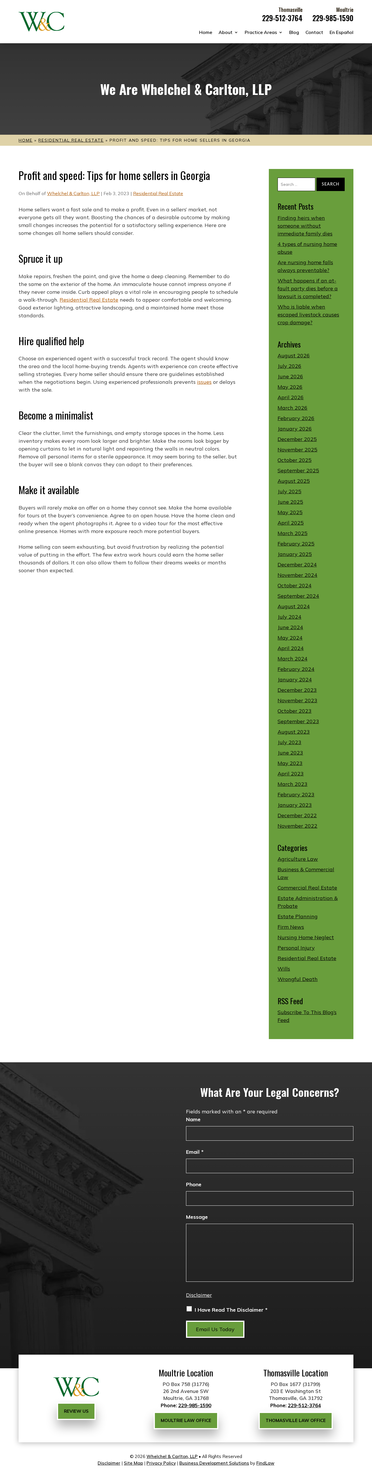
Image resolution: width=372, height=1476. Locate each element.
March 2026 (292, 407)
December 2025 (297, 439)
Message (197, 1217)
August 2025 (294, 481)
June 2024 (290, 627)
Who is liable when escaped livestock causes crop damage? (308, 314)
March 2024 (292, 658)
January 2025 (295, 554)
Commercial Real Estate (307, 887)
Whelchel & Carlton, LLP (73, 193)
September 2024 (298, 596)
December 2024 (297, 564)
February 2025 (296, 543)
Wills (284, 968)
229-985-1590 (332, 17)
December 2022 (297, 815)
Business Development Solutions (214, 1463)
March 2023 (292, 784)
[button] (366, 1434)
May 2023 (290, 763)
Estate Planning (298, 916)
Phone (193, 1184)
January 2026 (295, 428)
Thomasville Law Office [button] (296, 1420)
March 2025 (292, 533)
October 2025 (295, 460)
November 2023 (297, 700)
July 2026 (289, 366)
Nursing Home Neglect (306, 937)
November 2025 (297, 449)
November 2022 (297, 825)
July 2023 (289, 742)
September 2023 (298, 721)
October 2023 (295, 711)
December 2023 (297, 690)
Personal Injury (296, 947)
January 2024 (295, 679)
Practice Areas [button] (261, 32)
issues (204, 382)
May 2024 (290, 637)
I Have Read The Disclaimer (231, 1309)
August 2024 (294, 606)
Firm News (291, 927)
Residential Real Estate (158, 193)
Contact (314, 32)
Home (205, 32)
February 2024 (296, 669)
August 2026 (294, 355)
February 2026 (296, 418)
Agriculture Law (298, 859)
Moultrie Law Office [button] (186, 1420)
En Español (341, 32)
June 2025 (290, 501)
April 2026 (291, 397)
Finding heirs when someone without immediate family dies (305, 226)
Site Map (133, 1463)
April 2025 (291, 522)
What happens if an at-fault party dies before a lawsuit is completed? (308, 288)
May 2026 (290, 387)
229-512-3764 (282, 17)
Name (193, 1119)
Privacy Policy (161, 1463)
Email (194, 1152)
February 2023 (296, 794)
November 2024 (297, 575)
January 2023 (295, 805)
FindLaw (265, 1463)
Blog (294, 32)
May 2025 (290, 512)
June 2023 (290, 752)
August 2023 (294, 731)
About (226, 32)
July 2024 (289, 616)
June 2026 (290, 376)
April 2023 (291, 773)
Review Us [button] (76, 1411)
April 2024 (291, 648)
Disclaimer (199, 1295)
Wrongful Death (298, 979)
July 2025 (289, 491)
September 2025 (298, 470)
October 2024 (295, 585)
